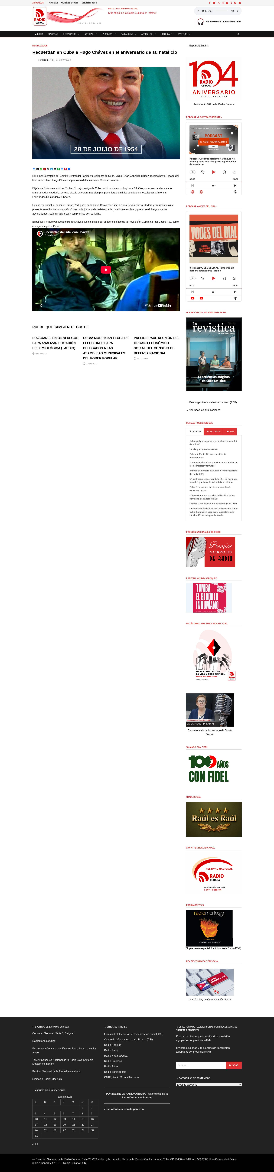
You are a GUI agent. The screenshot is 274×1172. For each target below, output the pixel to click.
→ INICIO (39, 34)
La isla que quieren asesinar (203, 449)
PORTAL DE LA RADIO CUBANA (123, 9)
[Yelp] (231, 2)
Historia (165, 34)
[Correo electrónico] (240, 2)
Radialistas (127, 34)
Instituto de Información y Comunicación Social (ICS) (133, 1034)
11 (45, 1119)
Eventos (182, 34)
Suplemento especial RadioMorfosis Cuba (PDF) (213, 948)
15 (83, 1119)
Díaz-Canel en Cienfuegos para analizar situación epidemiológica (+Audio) (55, 343)
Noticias (89, 34)
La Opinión (107, 34)
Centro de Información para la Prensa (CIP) (128, 1039)
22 (83, 1124)
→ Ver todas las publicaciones (203, 410)
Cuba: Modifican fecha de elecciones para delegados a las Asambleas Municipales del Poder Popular (106, 348)
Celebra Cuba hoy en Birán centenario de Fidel (213, 503)
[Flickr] (227, 2)
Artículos (146, 34)
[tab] (195, 431)
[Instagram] (223, 2)
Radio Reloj (48, 60)
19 (55, 1124)
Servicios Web (89, 2)
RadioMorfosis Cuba (43, 1041)
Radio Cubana (71, 1163)
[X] (219, 2)
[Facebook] (210, 2)
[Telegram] (235, 2)
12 (55, 1119)
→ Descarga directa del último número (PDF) (211, 402)
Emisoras (53, 34)
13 (64, 1119)
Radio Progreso (113, 1061)
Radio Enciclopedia (115, 1072)
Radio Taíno (111, 1066)
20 (64, 1124)
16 (92, 1119)
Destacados (69, 34)
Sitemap (53, 2)
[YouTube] (214, 2)
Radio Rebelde (112, 1045)
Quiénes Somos (69, 2)
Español (194, 45)
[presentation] (195, 431)
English (205, 45)
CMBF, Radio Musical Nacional (121, 1077)
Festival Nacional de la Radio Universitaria (56, 1071)
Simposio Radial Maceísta (47, 1079)
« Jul (35, 1144)
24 (36, 1130)
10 (36, 1119)
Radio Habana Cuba (115, 1055)
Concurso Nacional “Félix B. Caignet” (53, 1033)
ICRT (84, 1163)
